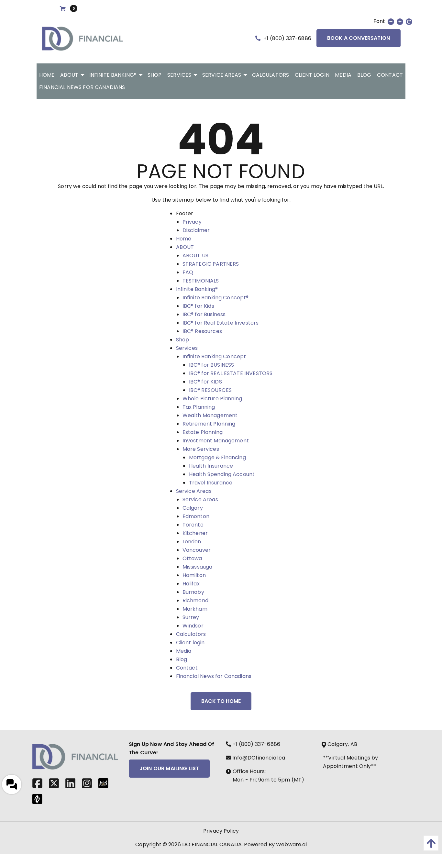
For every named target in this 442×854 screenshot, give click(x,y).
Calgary (192, 508)
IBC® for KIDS (205, 381)
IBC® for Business (204, 314)
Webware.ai (291, 844)
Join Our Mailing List (169, 768)
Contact (187, 667)
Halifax (191, 583)
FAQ (187, 272)
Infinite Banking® (197, 289)
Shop (182, 339)
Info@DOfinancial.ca (258, 757)
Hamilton (194, 575)
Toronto (193, 524)
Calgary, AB (342, 744)
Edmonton (195, 516)
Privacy (192, 222)
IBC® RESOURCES (210, 390)
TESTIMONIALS (200, 280)
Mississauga (197, 567)
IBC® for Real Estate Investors (220, 323)
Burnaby (193, 592)
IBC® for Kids (198, 306)
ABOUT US (195, 255)
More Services (200, 449)
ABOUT (185, 247)
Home (184, 238)
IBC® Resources (202, 331)
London (191, 541)
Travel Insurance (211, 482)
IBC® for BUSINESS (211, 365)
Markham (194, 609)
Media (184, 651)
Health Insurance (211, 466)
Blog (181, 659)
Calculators (191, 634)
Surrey (190, 617)
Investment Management (215, 440)
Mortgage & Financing (217, 457)
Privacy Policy (221, 831)
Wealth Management (210, 415)
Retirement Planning (209, 423)
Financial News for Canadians (213, 676)
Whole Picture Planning (212, 398)
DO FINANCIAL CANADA (212, 844)
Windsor (193, 625)
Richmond (195, 600)
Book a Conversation (358, 38)
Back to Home (221, 701)
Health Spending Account (222, 474)
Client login (190, 642)
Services (187, 348)
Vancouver (196, 550)
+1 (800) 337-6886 (286, 38)
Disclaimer (196, 230)
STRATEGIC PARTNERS (210, 264)
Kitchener (195, 533)
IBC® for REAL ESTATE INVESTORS (231, 373)
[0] (63, 9)
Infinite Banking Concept (214, 356)
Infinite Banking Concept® (215, 297)
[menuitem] (47, 75)
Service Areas (194, 491)
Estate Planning (202, 432)
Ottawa (192, 558)
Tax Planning (198, 407)
